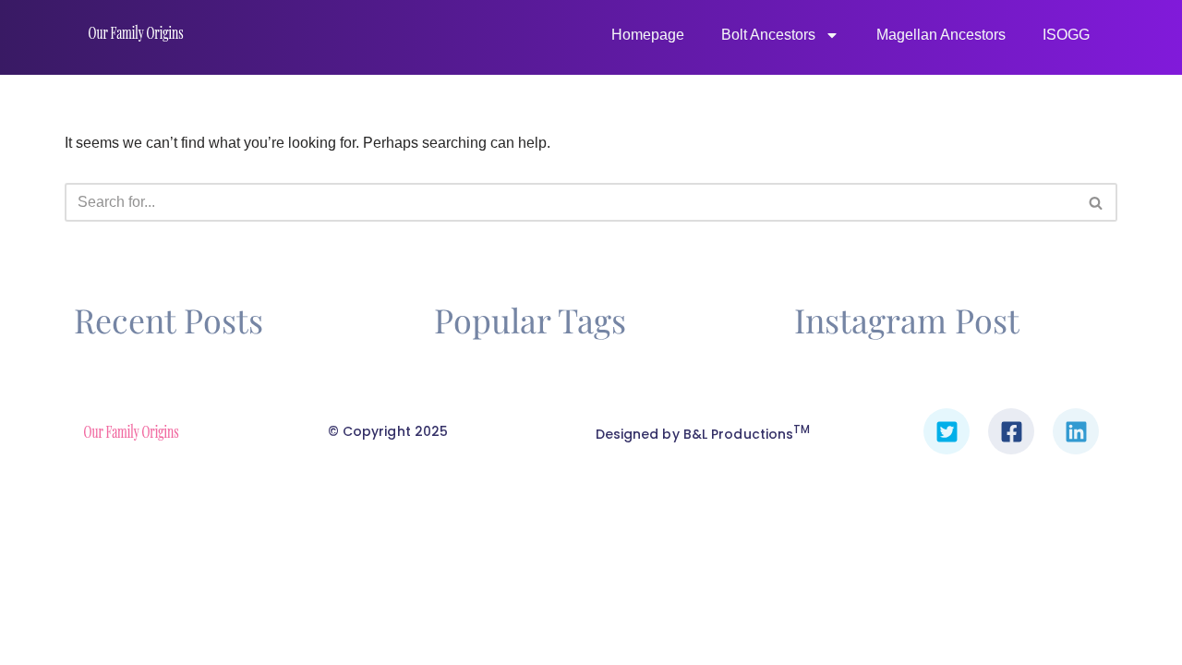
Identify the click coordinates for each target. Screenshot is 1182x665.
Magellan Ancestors (941, 34)
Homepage (647, 34)
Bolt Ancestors (768, 34)
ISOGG (1066, 34)
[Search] (1096, 202)
